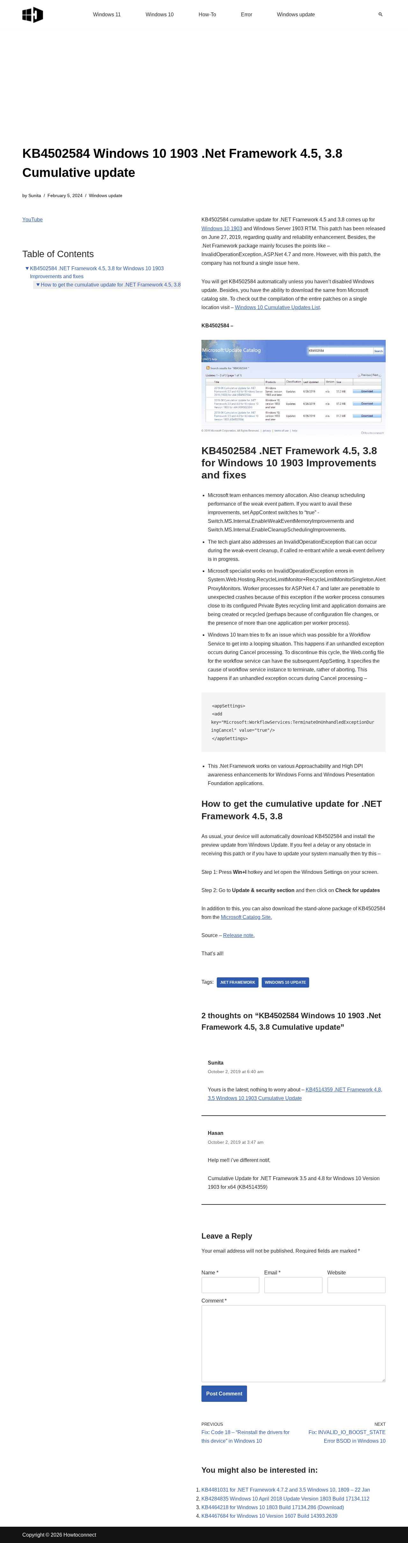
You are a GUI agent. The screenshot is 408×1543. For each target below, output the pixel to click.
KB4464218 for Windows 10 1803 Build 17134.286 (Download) (272, 1507)
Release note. (239, 935)
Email (272, 1272)
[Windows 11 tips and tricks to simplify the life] (33, 14)
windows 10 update (285, 982)
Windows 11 (107, 14)
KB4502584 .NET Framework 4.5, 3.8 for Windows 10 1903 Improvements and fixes (97, 272)
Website (336, 1272)
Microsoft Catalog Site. (246, 917)
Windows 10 (160, 14)
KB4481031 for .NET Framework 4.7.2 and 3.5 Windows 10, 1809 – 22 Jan (285, 1490)
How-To (207, 14)
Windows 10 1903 (221, 228)
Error (246, 14)
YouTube (32, 219)
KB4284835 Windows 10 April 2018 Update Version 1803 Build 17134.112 (285, 1498)
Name (209, 1272)
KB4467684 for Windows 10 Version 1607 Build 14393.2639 (269, 1516)
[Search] (380, 14)
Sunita (34, 195)
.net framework (237, 982)
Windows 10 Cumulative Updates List (277, 307)
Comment (214, 1300)
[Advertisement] (204, 96)
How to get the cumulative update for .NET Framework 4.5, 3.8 (111, 284)
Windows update (296, 14)
